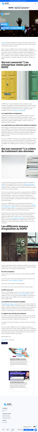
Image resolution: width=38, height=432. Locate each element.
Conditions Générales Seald (13, 430)
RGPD (4, 42)
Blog (3, 411)
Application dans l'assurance (7, 418)
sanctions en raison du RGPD (19, 110)
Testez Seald (4, 339)
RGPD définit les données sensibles (10, 304)
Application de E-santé (6, 415)
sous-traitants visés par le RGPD (18, 218)
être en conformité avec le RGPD (15, 280)
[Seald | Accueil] (6, 3)
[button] (35, 430)
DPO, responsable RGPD (23, 293)
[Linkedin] (4, 422)
